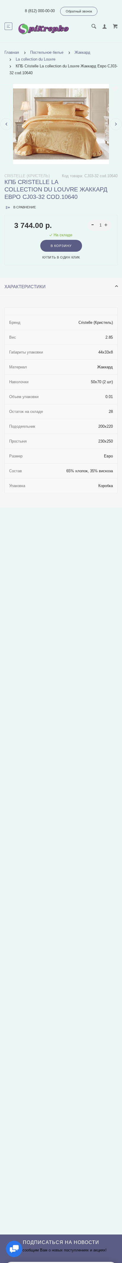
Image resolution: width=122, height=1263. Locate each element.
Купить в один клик (61, 257)
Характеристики (25, 286)
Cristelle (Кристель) (27, 176)
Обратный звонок (79, 11)
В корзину (61, 246)
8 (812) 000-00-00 (40, 11)
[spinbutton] (99, 225)
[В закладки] (115, 89)
